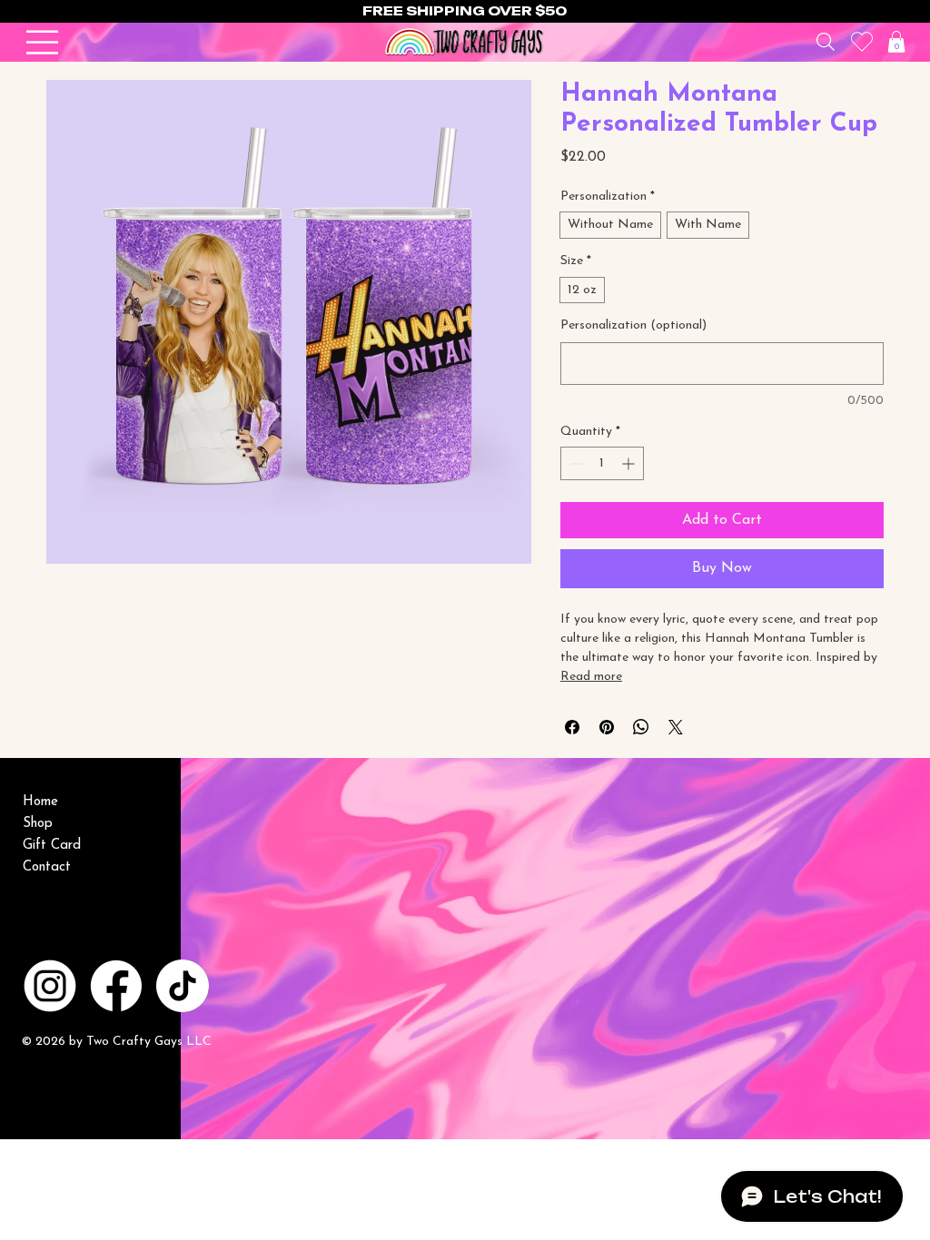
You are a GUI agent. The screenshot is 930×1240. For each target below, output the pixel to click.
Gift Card (52, 845)
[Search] (825, 41)
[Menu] (43, 42)
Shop (38, 824)
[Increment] (629, 463)
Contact (47, 867)
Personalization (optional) (633, 325)
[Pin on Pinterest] (607, 727)
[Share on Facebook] (572, 727)
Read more (591, 677)
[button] (896, 42)
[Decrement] (574, 463)
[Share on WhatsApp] (641, 727)
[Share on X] (676, 727)
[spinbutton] (602, 463)
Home (40, 802)
